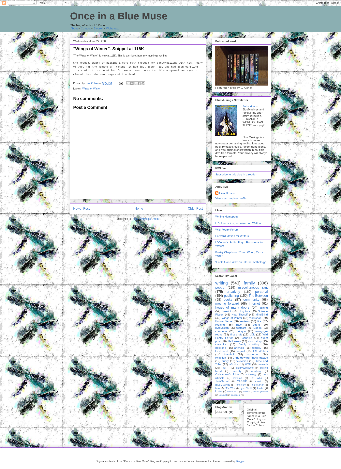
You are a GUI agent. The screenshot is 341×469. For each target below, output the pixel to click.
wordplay (256, 371)
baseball (229, 354)
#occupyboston (260, 391)
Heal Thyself (239, 314)
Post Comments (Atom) (145, 218)
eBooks (234, 364)
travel (238, 324)
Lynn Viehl (246, 388)
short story (254, 341)
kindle (260, 388)
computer (221, 331)
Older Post (195, 208)
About (74, 28)
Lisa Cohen (227, 193)
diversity (236, 371)
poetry (220, 287)
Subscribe (249, 106)
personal (261, 292)
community (251, 299)
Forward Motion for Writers (232, 235)
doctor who (232, 391)
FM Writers (260, 351)
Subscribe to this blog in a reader (236, 174)
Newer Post (81, 208)
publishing (231, 296)
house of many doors (232, 307)
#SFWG (230, 388)
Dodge (257, 327)
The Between (258, 296)
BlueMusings (222, 384)
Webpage (112, 28)
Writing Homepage (227, 216)
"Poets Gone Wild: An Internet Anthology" (240, 262)
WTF (248, 364)
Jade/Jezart (222, 381)
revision (237, 378)
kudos (218, 391)
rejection (220, 357)
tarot (217, 388)
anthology (250, 374)
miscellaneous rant (253, 287)
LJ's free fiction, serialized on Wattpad (238, 223)
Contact (86, 28)
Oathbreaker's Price (227, 374)
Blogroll (98, 28)
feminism (241, 384)
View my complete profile (230, 198)
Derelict (226, 311)
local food (221, 351)
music (258, 381)
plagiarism (235, 395)
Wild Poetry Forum (227, 229)
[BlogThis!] (132, 83)
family (249, 283)
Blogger (240, 461)
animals (239, 347)
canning (247, 337)
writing (221, 283)
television (242, 361)
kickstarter (258, 384)
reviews (245, 321)
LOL (252, 334)
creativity (233, 292)
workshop (255, 317)
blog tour (244, 311)
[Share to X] (135, 83)
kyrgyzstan (222, 327)
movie (245, 391)
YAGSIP (242, 381)
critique (241, 331)
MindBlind (262, 314)
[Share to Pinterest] (143, 83)
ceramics (221, 344)
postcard (241, 327)
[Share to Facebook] (139, 83)
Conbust (223, 395)
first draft (236, 334)
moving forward (227, 303)
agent (256, 324)
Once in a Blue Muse (118, 16)
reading (220, 324)
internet (254, 303)
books (228, 299)
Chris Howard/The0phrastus (250, 357)
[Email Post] (121, 83)
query (225, 361)
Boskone (220, 347)
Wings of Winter (91, 88)
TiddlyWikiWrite (245, 367)
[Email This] (128, 83)
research (263, 364)
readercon (252, 354)
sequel (241, 351)
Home (139, 208)
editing (263, 307)
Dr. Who (256, 378)
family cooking (249, 344)
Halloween (234, 341)
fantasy (256, 347)
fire (259, 321)
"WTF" (225, 367)
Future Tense (223, 321)
